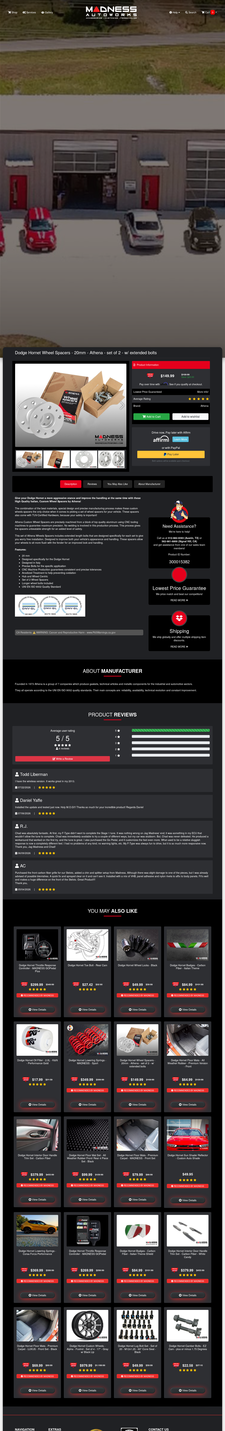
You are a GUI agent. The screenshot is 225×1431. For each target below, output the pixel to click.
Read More (178, 600)
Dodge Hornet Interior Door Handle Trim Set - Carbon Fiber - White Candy (187, 1254)
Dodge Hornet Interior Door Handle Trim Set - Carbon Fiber (37, 1156)
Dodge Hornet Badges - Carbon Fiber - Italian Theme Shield (137, 1252)
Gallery (48, 12)
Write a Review (64, 758)
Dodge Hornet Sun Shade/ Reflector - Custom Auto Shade (188, 1156)
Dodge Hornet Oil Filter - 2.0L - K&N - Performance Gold (37, 1061)
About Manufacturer (149, 484)
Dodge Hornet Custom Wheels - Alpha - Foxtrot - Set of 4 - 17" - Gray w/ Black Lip (87, 1349)
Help (175, 12)
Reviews (92, 484)
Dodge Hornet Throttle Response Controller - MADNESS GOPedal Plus (37, 968)
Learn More (180, 439)
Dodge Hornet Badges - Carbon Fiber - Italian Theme (187, 966)
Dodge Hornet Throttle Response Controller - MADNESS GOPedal (87, 1252)
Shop (14, 12)
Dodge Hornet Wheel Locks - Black (137, 965)
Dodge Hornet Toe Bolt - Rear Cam (87, 965)
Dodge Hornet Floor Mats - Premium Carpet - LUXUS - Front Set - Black (37, 1347)
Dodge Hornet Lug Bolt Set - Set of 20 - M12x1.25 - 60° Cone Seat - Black (137, 1349)
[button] (122, 405)
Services (31, 12)
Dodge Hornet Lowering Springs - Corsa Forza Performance (37, 1252)
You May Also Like (117, 484)
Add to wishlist (190, 416)
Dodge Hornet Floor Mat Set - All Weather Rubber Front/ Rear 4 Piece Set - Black (87, 1158)
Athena (204, 405)
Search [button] (192, 12)
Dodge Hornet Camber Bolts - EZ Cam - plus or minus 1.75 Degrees (188, 1347)
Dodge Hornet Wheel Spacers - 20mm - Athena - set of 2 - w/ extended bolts (137, 1063)
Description (71, 484)
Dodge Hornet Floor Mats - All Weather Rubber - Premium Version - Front (188, 1063)
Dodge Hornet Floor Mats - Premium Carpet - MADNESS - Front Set (137, 1156)
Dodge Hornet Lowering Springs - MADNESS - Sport (87, 1061)
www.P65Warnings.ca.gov (101, 632)
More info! (202, 391)
